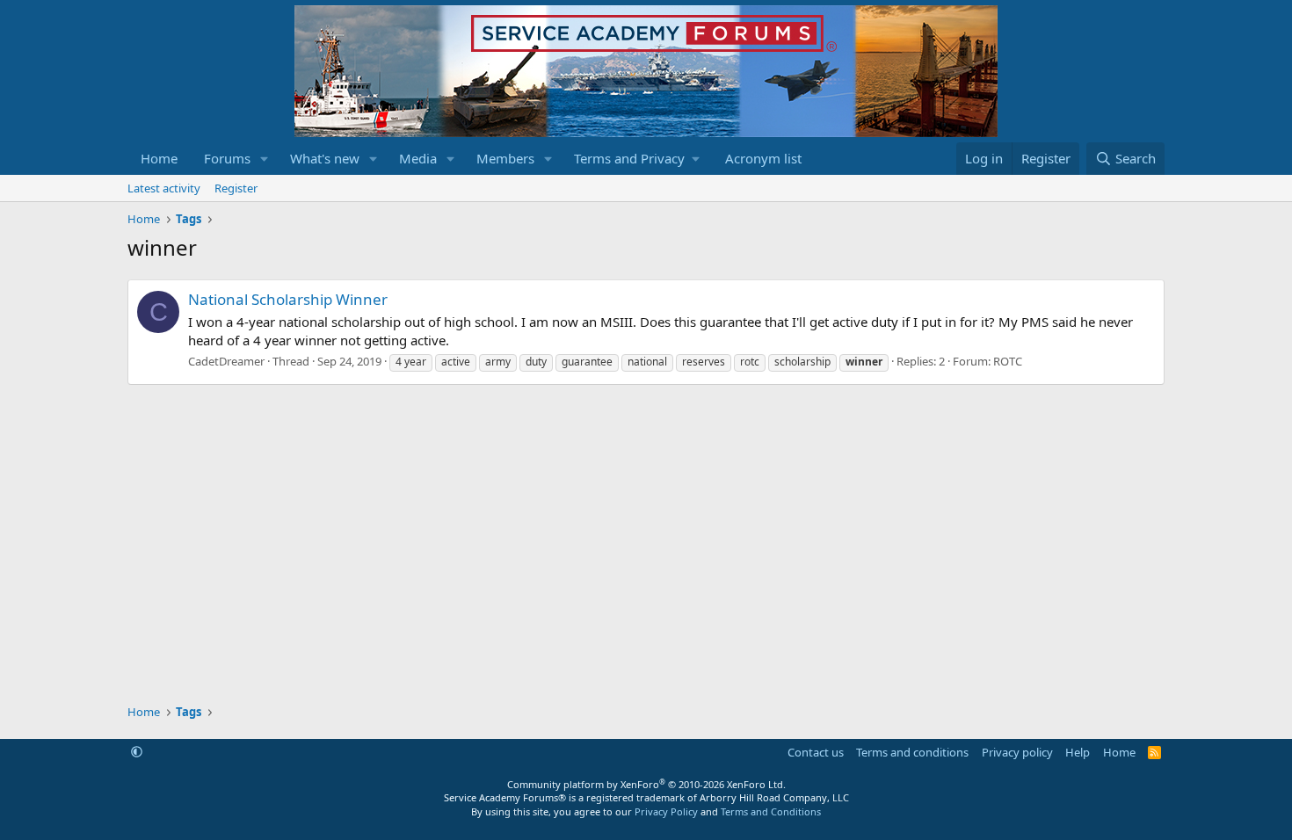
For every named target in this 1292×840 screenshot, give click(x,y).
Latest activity (163, 188)
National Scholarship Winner (288, 299)
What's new (324, 158)
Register (236, 188)
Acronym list (763, 158)
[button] (264, 158)
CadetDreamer (226, 361)
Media (418, 158)
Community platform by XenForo (646, 784)
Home (159, 158)
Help (1077, 752)
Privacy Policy (666, 811)
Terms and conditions (912, 752)
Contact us (816, 752)
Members (505, 158)
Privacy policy (1017, 752)
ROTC (1007, 361)
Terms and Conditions (771, 811)
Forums (227, 158)
